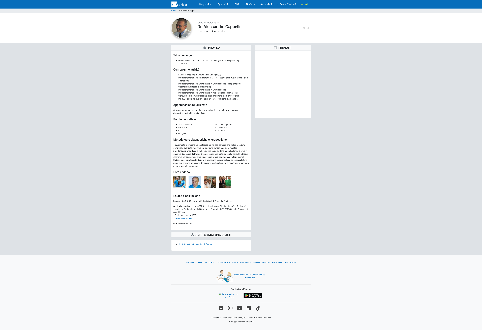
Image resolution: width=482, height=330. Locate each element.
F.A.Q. (211, 262)
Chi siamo (190, 262)
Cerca (252, 4)
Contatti (256, 262)
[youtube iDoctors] (239, 308)
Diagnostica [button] (205, 4)
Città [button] (236, 4)
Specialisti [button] (223, 4)
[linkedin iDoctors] (249, 308)
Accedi (304, 4)
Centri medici (290, 262)
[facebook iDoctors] (221, 308)
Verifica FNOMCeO (183, 218)
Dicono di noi (202, 262)
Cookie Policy (245, 262)
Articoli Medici (277, 262)
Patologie (265, 262)
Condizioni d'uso (223, 262)
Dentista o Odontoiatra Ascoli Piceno (195, 244)
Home (173, 11)
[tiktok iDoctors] (258, 308)
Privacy (235, 262)
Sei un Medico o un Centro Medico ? (278, 4)
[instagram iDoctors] (230, 308)
